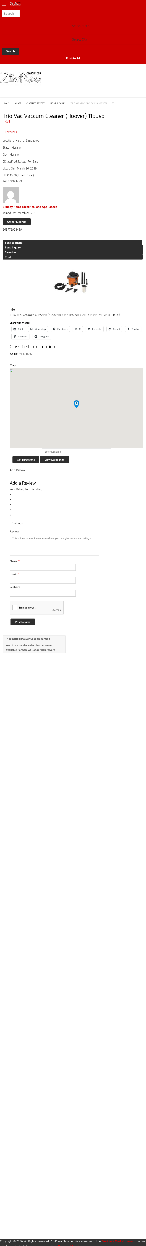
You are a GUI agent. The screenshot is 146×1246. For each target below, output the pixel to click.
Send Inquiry (13, 247)
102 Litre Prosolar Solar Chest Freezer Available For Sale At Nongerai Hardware (31, 647)
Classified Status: (15, 161)
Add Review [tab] (17, 470)
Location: (8, 140)
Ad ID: (14, 353)
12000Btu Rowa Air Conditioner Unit (28, 638)
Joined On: (9, 213)
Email (14, 574)
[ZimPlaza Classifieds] (69, 4)
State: (6, 147)
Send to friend (13, 242)
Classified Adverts (35, 103)
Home (6, 103)
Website (15, 587)
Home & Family (57, 103)
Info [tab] (12, 309)
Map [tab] (12, 365)
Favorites (11, 132)
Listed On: (9, 168)
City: (5, 154)
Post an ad (73, 58)
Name (15, 561)
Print (8, 257)
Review (14, 531)
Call (7, 121)
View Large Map (54, 459)
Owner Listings (16, 221)
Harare (134, 49)
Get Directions (26, 459)
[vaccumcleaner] (73, 282)
